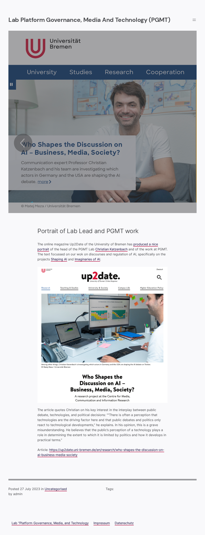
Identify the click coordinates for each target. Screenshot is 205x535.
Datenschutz (124, 523)
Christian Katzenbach (111, 249)
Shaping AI (59, 259)
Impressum (101, 523)
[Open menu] (194, 19)
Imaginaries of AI (87, 259)
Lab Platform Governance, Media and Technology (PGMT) (89, 20)
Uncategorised (56, 489)
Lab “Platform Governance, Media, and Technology (50, 523)
